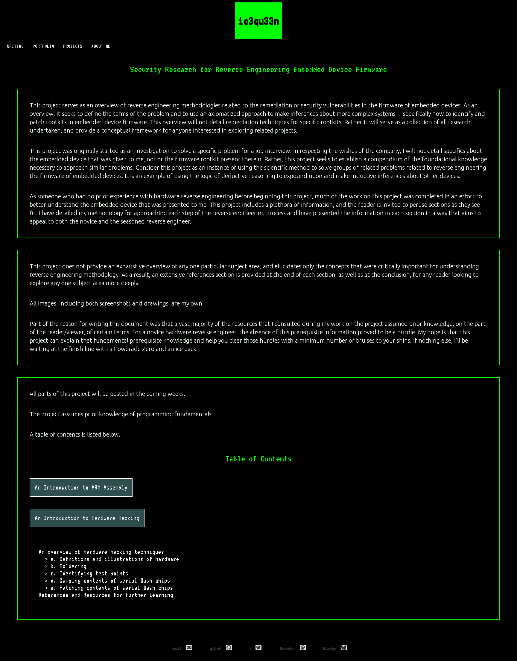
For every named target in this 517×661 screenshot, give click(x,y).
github (216, 648)
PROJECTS (72, 46)
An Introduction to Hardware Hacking (87, 518)
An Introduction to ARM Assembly (81, 487)
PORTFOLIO (43, 46)
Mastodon (288, 648)
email (177, 648)
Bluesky (330, 648)
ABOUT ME (100, 46)
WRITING (15, 46)
